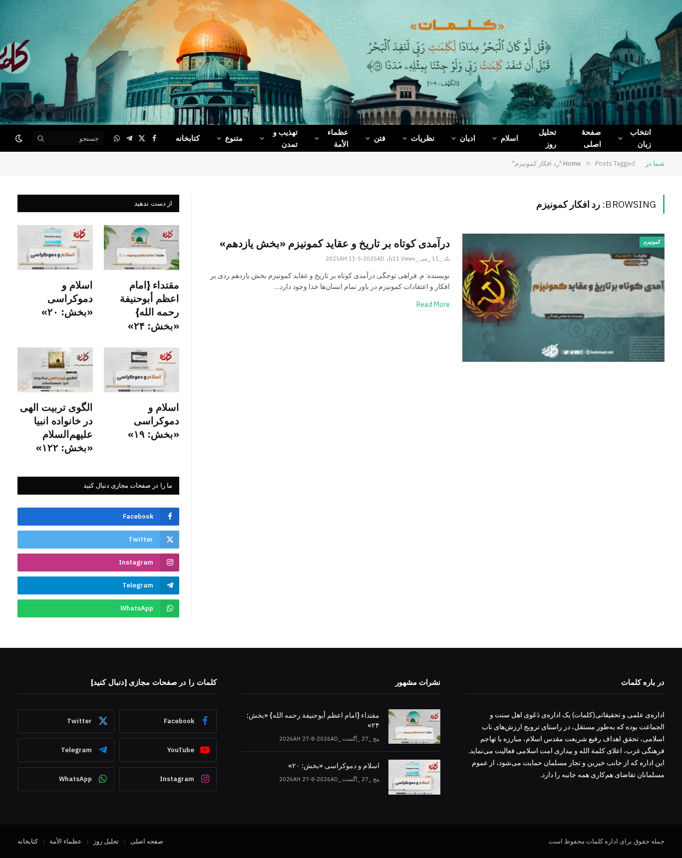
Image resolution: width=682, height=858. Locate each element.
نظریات (422, 138)
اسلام (509, 138)
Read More (433, 304)
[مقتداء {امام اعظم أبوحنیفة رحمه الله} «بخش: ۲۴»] (141, 247)
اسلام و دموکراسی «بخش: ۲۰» (67, 298)
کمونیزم (652, 242)
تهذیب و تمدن (285, 138)
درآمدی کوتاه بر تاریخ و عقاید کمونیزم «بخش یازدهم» (335, 243)
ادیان (467, 138)
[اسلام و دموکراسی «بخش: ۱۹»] (141, 369)
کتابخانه (188, 138)
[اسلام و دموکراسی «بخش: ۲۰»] (55, 247)
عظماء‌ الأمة (338, 138)
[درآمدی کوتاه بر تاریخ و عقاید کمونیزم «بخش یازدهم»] (563, 298)
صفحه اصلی (146, 841)
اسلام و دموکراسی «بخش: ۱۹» (153, 420)
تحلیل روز (547, 138)
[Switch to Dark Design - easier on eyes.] (20, 138)
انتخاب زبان (640, 138)
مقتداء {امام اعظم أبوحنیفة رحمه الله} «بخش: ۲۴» (149, 305)
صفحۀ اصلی (591, 138)
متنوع (234, 138)
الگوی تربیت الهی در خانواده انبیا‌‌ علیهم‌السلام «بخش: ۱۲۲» (56, 427)
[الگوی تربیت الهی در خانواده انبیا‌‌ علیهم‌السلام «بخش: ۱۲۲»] (55, 369)
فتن (379, 138)
